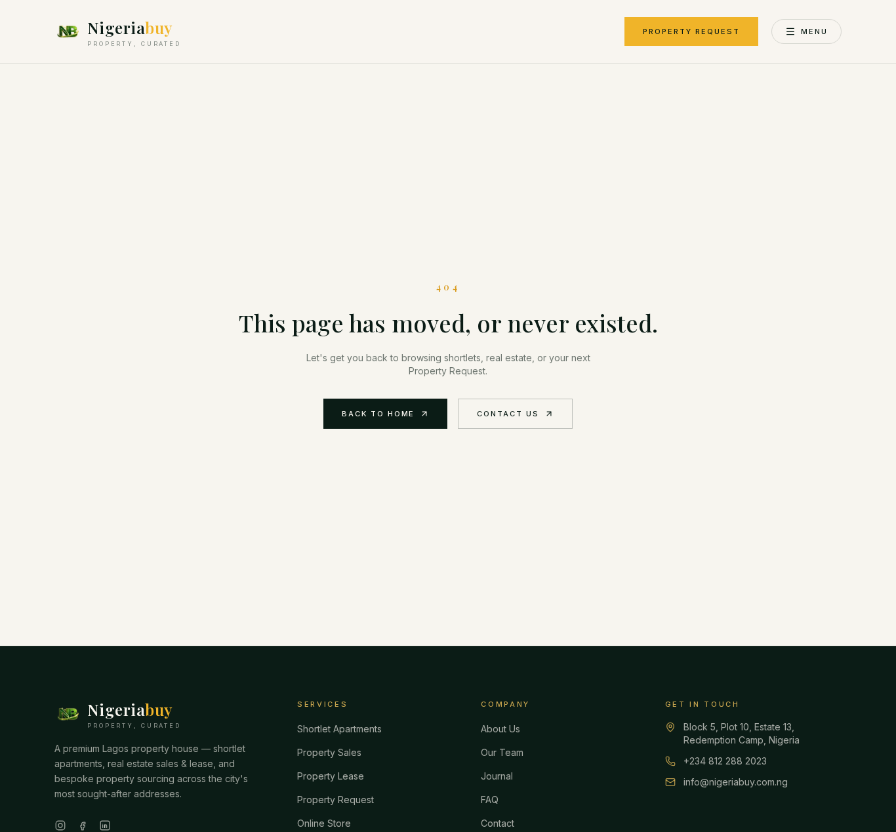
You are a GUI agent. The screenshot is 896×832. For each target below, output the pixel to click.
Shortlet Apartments (339, 728)
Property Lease (330, 776)
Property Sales (329, 752)
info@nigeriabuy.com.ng (735, 781)
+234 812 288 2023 (725, 760)
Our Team (502, 752)
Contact (497, 823)
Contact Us (508, 413)
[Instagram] (60, 825)
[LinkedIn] (105, 825)
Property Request (691, 31)
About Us (500, 728)
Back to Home (378, 413)
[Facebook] (83, 825)
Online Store (324, 823)
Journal (497, 776)
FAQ (490, 799)
